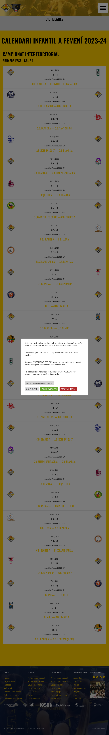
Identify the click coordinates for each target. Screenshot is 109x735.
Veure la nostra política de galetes (39, 383)
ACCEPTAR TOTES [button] (49, 389)
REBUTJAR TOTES (68, 389)
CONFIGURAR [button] (31, 389)
